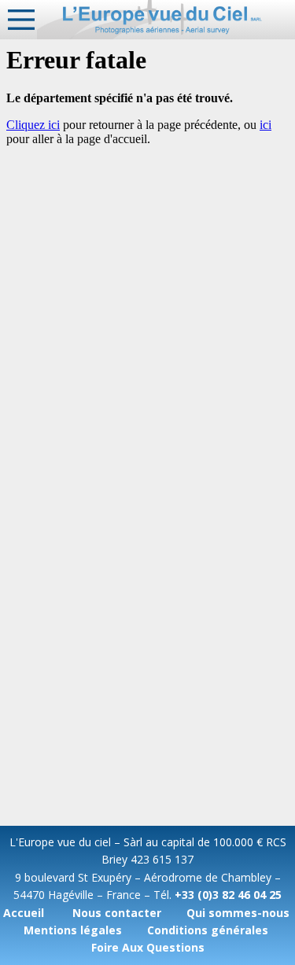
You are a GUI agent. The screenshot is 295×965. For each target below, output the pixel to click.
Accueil (23, 912)
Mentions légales (73, 930)
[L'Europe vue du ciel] (166, 19)
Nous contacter (116, 912)
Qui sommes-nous (237, 912)
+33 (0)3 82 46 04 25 (228, 894)
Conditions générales (207, 930)
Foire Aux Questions (148, 947)
